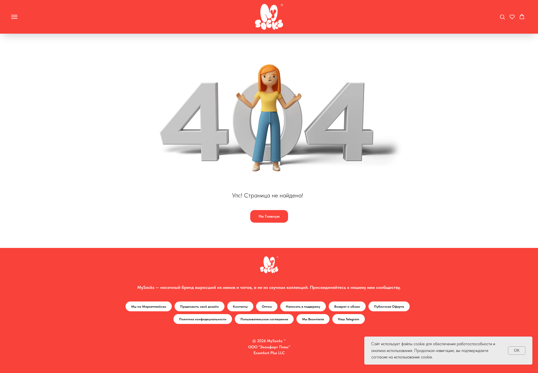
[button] (502, 16)
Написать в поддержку (303, 306)
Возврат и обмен (347, 306)
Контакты (240, 306)
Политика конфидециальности (202, 319)
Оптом (267, 306)
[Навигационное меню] (14, 17)
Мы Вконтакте (313, 319)
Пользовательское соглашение (264, 319)
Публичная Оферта (389, 306)
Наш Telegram (348, 319)
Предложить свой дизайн (199, 306)
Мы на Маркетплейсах (148, 306)
